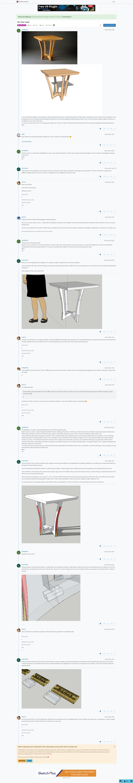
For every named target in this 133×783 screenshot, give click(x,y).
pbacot (24, 217)
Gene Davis (25, 168)
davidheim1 (25, 29)
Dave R (24, 182)
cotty (23, 134)
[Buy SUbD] (66, 773)
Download (66, 17)
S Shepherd (25, 367)
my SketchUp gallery (27, 141)
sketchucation (24, 1)
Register (22, 761)
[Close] (114, 747)
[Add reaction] (100, 128)
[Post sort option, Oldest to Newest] (100, 25)
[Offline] (19, 135)
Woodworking (22, 25)
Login (29, 761)
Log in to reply (109, 25)
